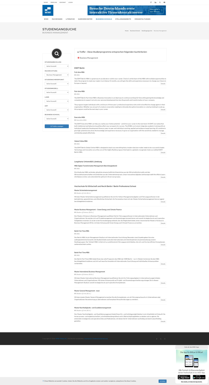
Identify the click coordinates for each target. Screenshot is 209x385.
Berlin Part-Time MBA (81, 252)
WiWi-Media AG (61, 338)
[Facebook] (151, 2)
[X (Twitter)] (160, 2)
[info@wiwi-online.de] (164, 2)
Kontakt (63, 2)
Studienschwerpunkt (54, 79)
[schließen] (43, 381)
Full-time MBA (79, 72)
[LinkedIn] (155, 2)
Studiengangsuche (147, 31)
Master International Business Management (89, 272)
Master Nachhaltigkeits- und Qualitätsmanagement (92, 308)
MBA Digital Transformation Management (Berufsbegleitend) (95, 166)
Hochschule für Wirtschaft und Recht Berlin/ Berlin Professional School (105, 186)
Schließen (162, 381)
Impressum (88, 338)
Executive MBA (79, 117)
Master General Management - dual (86, 291)
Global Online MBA (81, 141)
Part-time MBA (79, 91)
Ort (46, 106)
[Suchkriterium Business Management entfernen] (79, 58)
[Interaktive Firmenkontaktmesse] (127, 10)
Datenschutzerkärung (100, 338)
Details (163, 84)
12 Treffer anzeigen (56, 126)
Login (70, 2)
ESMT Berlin (79, 68)
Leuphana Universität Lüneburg (88, 161)
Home (46, 2)
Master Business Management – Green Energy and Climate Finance (98, 209)
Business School (52, 114)
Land (47, 97)
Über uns (54, 2)
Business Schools (135, 31)
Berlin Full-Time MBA (81, 231)
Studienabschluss (53, 62)
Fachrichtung (51, 71)
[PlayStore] (199, 377)
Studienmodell (51, 88)
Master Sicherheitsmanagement (85, 190)
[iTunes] (184, 377)
